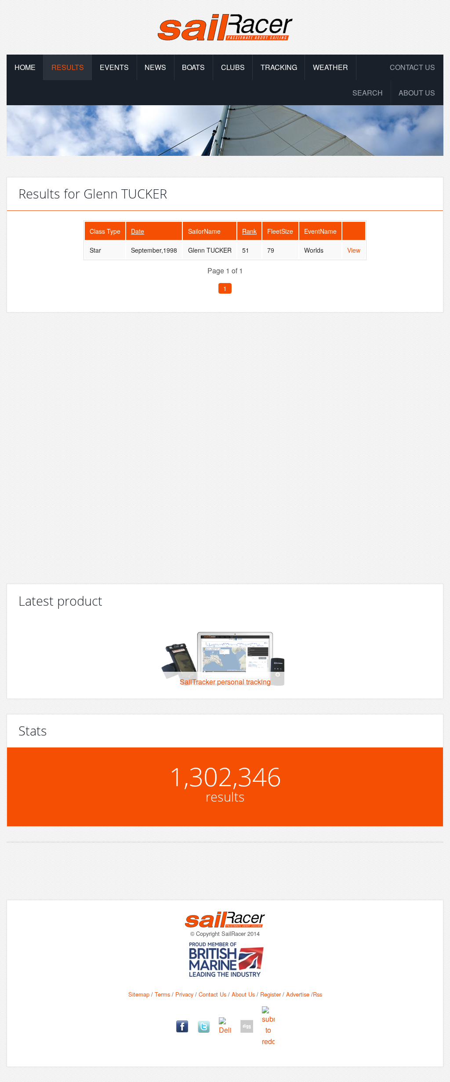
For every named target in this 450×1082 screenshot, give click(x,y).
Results (67, 67)
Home (25, 67)
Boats (193, 67)
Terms (162, 994)
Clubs (233, 67)
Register (270, 994)
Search (367, 93)
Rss (317, 994)
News (155, 67)
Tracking (279, 67)
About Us (243, 994)
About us (417, 93)
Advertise (297, 994)
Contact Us (412, 67)
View (353, 250)
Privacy (184, 994)
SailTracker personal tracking (225, 682)
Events (114, 67)
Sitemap (138, 994)
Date (137, 231)
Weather (330, 67)
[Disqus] (225, 445)
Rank (249, 231)
